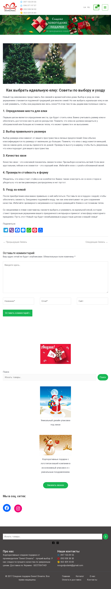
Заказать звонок (55, 485)
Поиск (6, 372)
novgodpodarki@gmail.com (70, 565)
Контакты (92, 579)
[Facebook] (7, 508)
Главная (66, 576)
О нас (92, 576)
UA (84, 7)
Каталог (80, 576)
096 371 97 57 (29, 5)
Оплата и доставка (71, 579)
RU (88, 7)
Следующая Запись (97, 242)
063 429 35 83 (29, 13)
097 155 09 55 (29, 2)
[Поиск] (105, 536)
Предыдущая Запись (15, 242)
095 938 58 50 (29, 9)
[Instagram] (18, 508)
